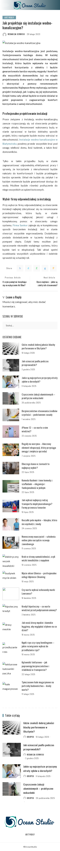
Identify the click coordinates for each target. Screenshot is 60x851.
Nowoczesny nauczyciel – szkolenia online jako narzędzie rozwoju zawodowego (39, 540)
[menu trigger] (6, 5)
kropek (30, 737)
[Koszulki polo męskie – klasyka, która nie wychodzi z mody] (10, 524)
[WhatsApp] (36, 268)
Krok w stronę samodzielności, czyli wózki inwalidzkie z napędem (38, 558)
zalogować (21, 301)
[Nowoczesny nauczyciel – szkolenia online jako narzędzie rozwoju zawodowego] (10, 542)
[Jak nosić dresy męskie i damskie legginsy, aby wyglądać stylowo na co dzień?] (10, 628)
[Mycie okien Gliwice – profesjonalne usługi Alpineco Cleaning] (10, 577)
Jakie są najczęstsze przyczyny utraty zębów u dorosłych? (40, 379)
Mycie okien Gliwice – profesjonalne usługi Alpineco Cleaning (39, 575)
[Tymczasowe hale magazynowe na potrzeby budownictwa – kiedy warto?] (10, 688)
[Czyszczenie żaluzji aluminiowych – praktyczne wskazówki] (10, 398)
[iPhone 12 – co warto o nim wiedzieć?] (10, 431)
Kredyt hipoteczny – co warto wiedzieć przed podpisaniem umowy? (39, 608)
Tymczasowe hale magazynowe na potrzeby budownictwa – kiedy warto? (38, 685)
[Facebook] (20, 268)
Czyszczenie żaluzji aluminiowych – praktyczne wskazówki (38, 396)
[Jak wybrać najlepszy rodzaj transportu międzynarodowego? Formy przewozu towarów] (10, 506)
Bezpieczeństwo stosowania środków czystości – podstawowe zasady (39, 413)
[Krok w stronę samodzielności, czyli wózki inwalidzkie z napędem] (10, 560)
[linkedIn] (45, 268)
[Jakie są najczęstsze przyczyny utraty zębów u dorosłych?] (10, 382)
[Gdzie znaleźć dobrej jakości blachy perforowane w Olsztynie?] (10, 348)
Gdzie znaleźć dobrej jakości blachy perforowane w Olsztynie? (38, 346)
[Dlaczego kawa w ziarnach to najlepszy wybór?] (10, 468)
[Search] (55, 5)
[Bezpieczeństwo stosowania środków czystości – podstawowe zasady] (10, 415)
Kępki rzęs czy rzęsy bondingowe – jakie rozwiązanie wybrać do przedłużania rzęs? (38, 646)
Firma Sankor (20, 225)
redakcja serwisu (16, 34)
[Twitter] (28, 268)
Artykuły (9, 17)
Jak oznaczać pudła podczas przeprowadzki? (35, 363)
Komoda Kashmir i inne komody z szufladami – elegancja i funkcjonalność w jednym (37, 484)
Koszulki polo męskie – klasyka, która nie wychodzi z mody (39, 522)
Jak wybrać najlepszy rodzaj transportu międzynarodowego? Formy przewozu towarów (37, 503)
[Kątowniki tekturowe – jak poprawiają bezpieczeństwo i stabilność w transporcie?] (10, 668)
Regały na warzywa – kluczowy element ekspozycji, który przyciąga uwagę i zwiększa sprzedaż (39, 447)
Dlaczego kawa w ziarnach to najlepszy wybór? (36, 465)
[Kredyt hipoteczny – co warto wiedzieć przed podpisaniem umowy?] (10, 610)
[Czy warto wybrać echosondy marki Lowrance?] (10, 594)
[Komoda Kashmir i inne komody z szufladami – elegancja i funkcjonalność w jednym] (10, 486)
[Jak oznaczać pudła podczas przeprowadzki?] (10, 365)
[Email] (53, 268)
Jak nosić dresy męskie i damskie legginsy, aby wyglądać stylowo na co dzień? (39, 626)
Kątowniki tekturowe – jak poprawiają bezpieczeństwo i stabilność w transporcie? (35, 666)
